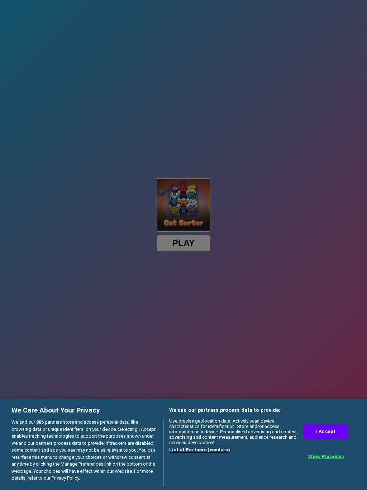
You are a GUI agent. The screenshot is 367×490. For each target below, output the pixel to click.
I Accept (325, 431)
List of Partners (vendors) (199, 449)
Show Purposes (326, 456)
